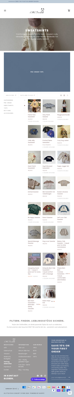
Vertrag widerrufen (8, 363)
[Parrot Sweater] (49, 208)
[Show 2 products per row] (61, 95)
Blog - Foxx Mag (23, 370)
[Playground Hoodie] (63, 105)
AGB (5, 348)
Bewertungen (22, 354)
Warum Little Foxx (23, 351)
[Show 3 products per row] (64, 95)
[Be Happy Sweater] (34, 208)
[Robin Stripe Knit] (49, 291)
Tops (6, 108)
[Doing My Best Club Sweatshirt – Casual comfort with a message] (49, 259)
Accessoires (8, 113)
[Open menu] (7, 10)
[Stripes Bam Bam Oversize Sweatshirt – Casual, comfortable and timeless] (63, 259)
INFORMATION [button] (23, 345)
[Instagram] (45, 376)
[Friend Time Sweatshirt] (34, 105)
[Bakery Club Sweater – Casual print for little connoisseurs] (63, 232)
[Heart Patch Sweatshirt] (34, 157)
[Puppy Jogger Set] (63, 157)
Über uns (21, 348)
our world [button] (37, 345)
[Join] (68, 377)
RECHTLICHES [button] (8, 345)
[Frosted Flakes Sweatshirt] (49, 131)
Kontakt (6, 370)
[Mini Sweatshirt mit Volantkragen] (49, 182)
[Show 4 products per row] (68, 95)
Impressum (7, 367)
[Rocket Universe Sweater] (63, 182)
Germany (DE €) (11, 389)
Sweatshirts (8, 105)
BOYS (34, 351)
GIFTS (35, 357)
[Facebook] (38, 376)
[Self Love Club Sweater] (63, 208)
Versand (6, 354)
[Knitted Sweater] (34, 182)
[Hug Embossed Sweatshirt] (49, 157)
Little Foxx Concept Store (15, 393)
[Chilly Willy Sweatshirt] (34, 131)
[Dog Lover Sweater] (49, 232)
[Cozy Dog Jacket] (63, 131)
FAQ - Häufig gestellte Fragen (23, 361)
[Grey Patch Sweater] (49, 105)
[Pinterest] (41, 376)
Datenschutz (8, 351)
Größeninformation (24, 357)
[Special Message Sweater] (34, 232)
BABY (34, 354)
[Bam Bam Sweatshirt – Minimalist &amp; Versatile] (34, 291)
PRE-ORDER (8, 103)
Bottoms (7, 110)
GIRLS (35, 348)
